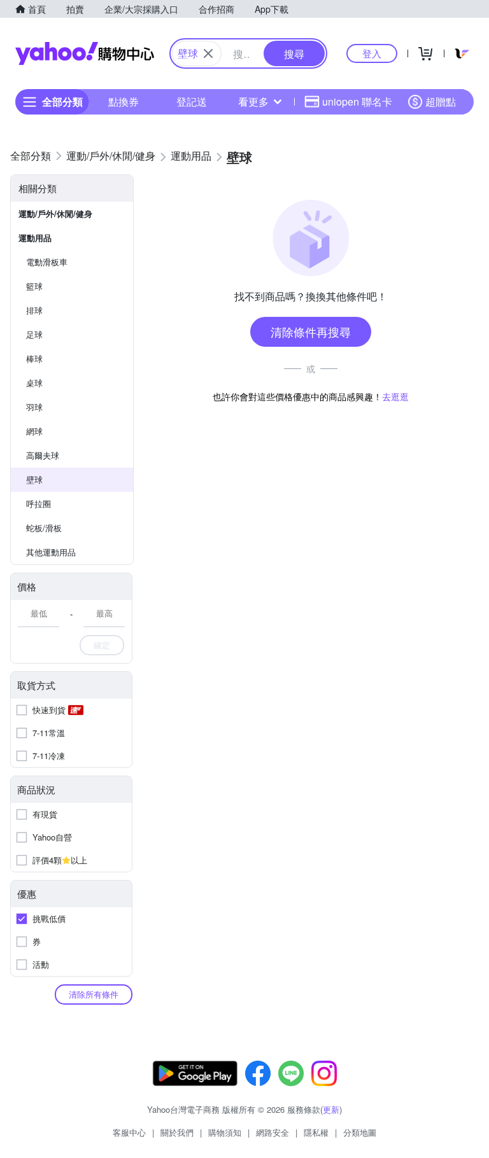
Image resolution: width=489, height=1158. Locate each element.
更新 (331, 1109)
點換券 (123, 101)
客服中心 (129, 1132)
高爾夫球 (42, 455)
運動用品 (35, 238)
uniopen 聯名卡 (357, 101)
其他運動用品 (51, 552)
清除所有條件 (93, 994)
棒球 (34, 358)
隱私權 (316, 1132)
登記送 (191, 101)
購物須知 (224, 1132)
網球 (34, 431)
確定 (102, 645)
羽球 (34, 407)
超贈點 (440, 101)
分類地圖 (359, 1132)
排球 (34, 310)
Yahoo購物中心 (84, 53)
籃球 (34, 286)
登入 (371, 53)
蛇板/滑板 (44, 528)
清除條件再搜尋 (311, 331)
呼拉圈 (38, 504)
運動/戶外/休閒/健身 (55, 213)
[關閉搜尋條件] (208, 53)
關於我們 (177, 1132)
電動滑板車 (46, 262)
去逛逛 (395, 396)
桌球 (34, 383)
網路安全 (272, 1132)
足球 (34, 334)
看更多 (253, 101)
